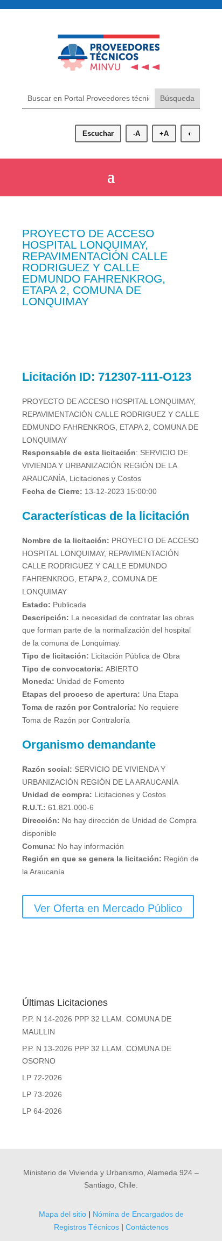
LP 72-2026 (42, 1077)
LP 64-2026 (42, 1111)
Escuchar (98, 133)
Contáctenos (147, 1227)
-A (136, 133)
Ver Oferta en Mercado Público (108, 908)
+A (164, 133)
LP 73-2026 (42, 1094)
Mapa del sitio (62, 1214)
